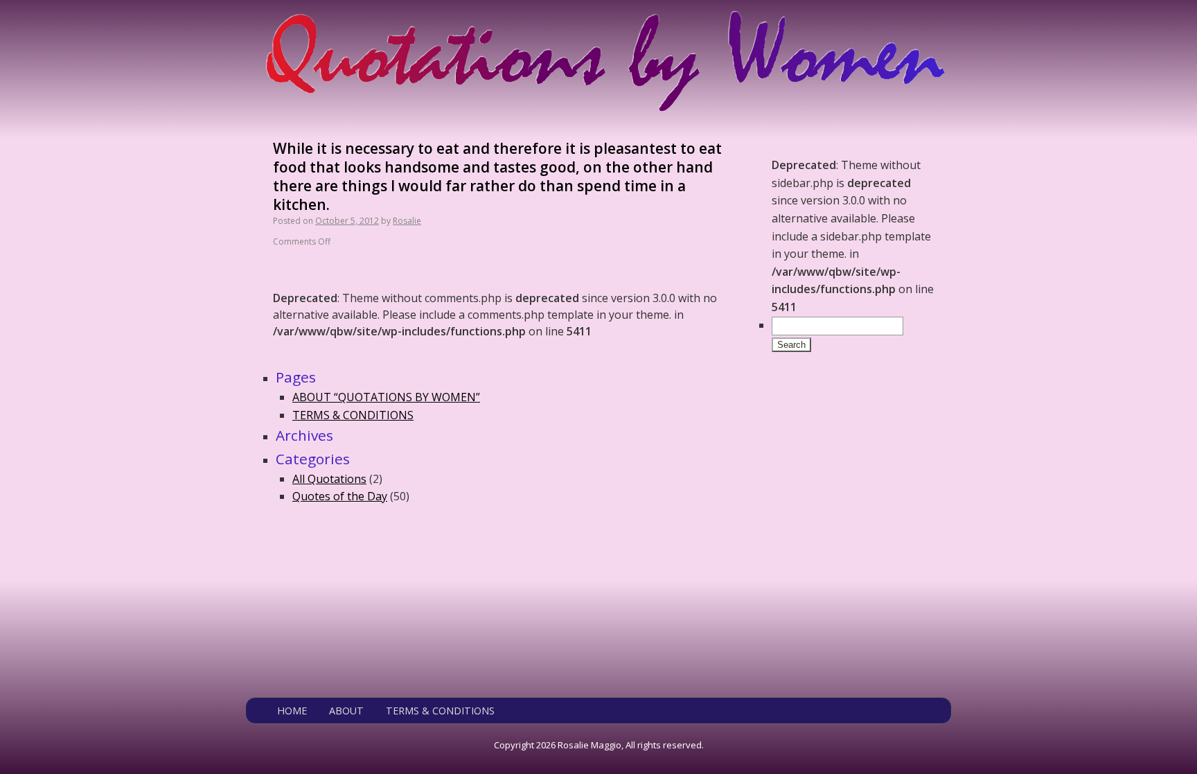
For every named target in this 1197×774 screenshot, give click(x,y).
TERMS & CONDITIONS (353, 415)
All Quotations (329, 478)
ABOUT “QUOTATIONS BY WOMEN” (386, 397)
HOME (292, 710)
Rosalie (407, 221)
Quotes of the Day (339, 496)
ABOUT (346, 710)
